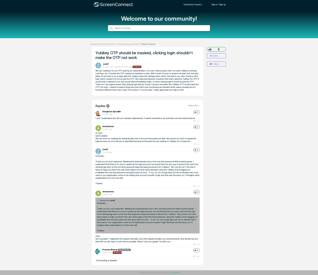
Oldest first (193, 105)
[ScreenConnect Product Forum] (113, 4)
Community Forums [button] (192, 4)
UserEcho (175, 272)
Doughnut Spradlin (111, 111)
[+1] (210, 49)
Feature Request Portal (128, 44)
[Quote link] (98, 200)
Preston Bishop (110, 249)
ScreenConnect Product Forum (103, 44)
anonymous (108, 126)
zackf (106, 64)
